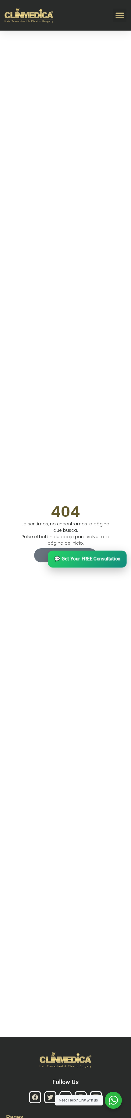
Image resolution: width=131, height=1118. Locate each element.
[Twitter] (50, 1097)
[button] (119, 15)
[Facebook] (35, 1097)
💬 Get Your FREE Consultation (87, 559)
